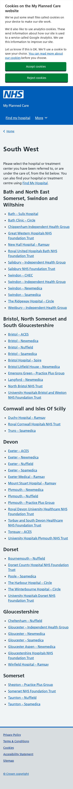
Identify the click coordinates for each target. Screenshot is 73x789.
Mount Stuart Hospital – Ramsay (32, 483)
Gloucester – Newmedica (26, 634)
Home (10, 131)
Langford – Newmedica (25, 380)
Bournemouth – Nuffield (26, 558)
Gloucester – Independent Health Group (38, 627)
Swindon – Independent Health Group (37, 282)
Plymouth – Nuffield (23, 496)
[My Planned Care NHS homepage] (13, 94)
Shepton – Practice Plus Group (30, 685)
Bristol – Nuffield (20, 347)
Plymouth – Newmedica (25, 490)
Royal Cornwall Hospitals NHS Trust (34, 424)
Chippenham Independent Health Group (39, 227)
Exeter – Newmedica (23, 457)
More (40, 118)
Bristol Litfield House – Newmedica (34, 367)
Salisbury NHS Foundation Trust (31, 269)
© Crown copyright (16, 774)
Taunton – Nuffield (22, 698)
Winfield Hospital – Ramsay (28, 664)
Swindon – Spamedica (24, 295)
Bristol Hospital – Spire (24, 360)
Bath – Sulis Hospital (23, 214)
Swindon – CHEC (20, 275)
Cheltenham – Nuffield (25, 621)
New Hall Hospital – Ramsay (28, 245)
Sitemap (8, 761)
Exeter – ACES (18, 451)
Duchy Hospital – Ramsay (26, 418)
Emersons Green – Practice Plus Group (36, 373)
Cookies (8, 748)
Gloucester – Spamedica (26, 640)
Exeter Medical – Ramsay (26, 477)
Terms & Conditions (16, 741)
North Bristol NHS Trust (25, 386)
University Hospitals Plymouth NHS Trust (38, 538)
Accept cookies (36, 66)
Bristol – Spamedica (22, 354)
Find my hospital (18, 118)
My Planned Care (16, 106)
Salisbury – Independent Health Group (37, 262)
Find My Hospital (35, 183)
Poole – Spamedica (22, 576)
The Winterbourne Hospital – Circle (34, 589)
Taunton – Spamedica (24, 704)
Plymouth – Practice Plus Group (31, 503)
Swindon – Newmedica (25, 288)
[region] (36, 43)
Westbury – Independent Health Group (37, 308)
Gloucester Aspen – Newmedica (31, 647)
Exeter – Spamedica (22, 470)
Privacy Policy (12, 735)
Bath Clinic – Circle (21, 220)
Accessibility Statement (18, 754)
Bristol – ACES (18, 334)
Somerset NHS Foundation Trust (32, 691)
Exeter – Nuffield (20, 464)
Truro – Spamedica (22, 431)
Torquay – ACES (20, 532)
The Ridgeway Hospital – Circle (31, 301)
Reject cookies (36, 78)
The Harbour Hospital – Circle (30, 583)
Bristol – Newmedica (23, 341)
